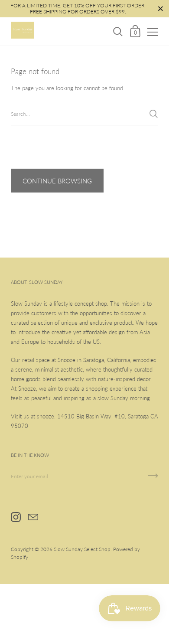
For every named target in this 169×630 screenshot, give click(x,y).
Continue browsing (57, 181)
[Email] (33, 517)
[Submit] (153, 113)
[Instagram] (15, 517)
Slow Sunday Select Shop (82, 549)
